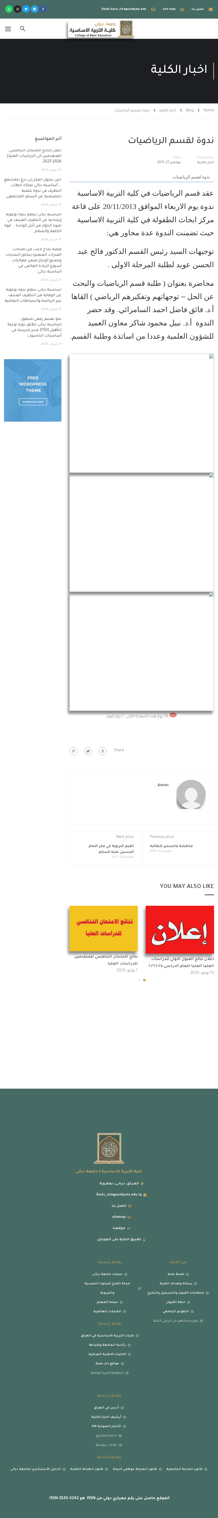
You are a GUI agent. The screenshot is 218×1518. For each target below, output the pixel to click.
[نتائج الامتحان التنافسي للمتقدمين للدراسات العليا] (103, 929)
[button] (144, 980)
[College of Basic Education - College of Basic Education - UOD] (101, 28)
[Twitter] (26, 9)
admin (163, 785)
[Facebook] (103, 751)
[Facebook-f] (43, 9)
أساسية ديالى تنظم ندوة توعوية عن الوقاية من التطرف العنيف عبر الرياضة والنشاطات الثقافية (33, 295)
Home (209, 111)
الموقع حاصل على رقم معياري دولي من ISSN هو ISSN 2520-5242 (109, 1498)
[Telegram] (34, 9)
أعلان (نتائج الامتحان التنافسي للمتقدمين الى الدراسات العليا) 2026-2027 (34, 156)
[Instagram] (17, 9)
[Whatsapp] (9, 9)
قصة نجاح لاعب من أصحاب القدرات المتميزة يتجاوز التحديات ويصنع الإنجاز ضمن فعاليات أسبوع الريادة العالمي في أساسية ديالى (33, 261)
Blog (190, 111)
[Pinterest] (73, 751)
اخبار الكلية (168, 111)
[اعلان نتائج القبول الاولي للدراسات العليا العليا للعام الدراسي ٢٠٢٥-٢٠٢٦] (180, 930)
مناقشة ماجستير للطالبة (171, 846)
